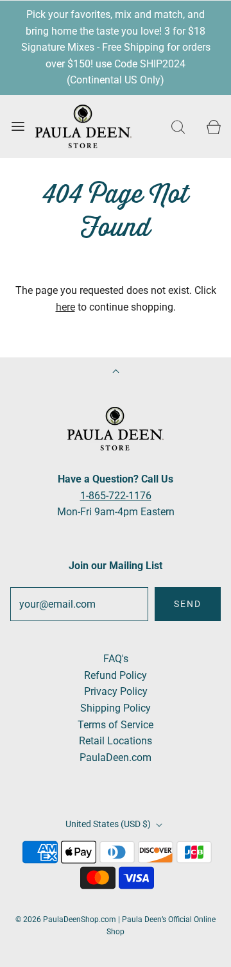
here (65, 307)
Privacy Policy (116, 691)
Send (187, 604)
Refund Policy (115, 675)
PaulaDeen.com (115, 757)
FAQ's (115, 659)
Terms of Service (115, 725)
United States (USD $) (109, 824)
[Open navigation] (17, 126)
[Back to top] (116, 372)
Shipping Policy (115, 708)
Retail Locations (115, 741)
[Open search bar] (178, 126)
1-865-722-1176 (115, 496)
